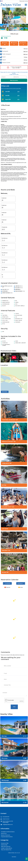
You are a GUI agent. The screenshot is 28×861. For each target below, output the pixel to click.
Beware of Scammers (5, 835)
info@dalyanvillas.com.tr (8, 824)
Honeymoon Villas (4, 843)
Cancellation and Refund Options (8, 831)
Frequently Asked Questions (7, 836)
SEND (14, 706)
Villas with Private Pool (5, 846)
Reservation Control (24, 1)
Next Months (20, 583)
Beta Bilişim (14, 856)
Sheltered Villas (4, 844)
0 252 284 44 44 (6, 816)
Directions (4, 391)
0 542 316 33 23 (6, 819)
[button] (27, 9)
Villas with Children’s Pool (6, 849)
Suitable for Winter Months (6, 848)
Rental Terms (4, 833)
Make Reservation (14, 80)
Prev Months (7, 583)
